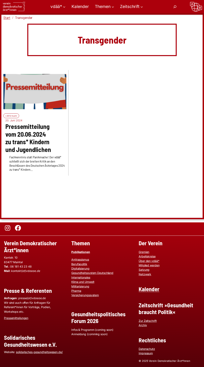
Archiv (143, 325)
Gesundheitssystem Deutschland (92, 273)
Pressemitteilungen (16, 318)
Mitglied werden (149, 265)
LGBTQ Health (11, 116)
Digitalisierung (80, 268)
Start (6, 17)
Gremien (144, 252)
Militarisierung (80, 286)
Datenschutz (147, 348)
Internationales (80, 277)
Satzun (143, 269)
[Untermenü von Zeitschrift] (141, 6)
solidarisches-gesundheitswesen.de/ (39, 352)
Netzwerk (145, 274)
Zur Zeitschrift (148, 320)
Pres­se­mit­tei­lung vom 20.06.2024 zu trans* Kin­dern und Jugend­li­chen (28, 138)
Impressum (146, 353)
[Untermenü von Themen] (113, 6)
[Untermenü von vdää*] (64, 6)
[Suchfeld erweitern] (175, 6)
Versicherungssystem (85, 295)
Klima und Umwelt (82, 281)
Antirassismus (80, 259)
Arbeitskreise (147, 256)
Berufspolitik (79, 264)
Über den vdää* (149, 261)
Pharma (76, 290)
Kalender (149, 288)
